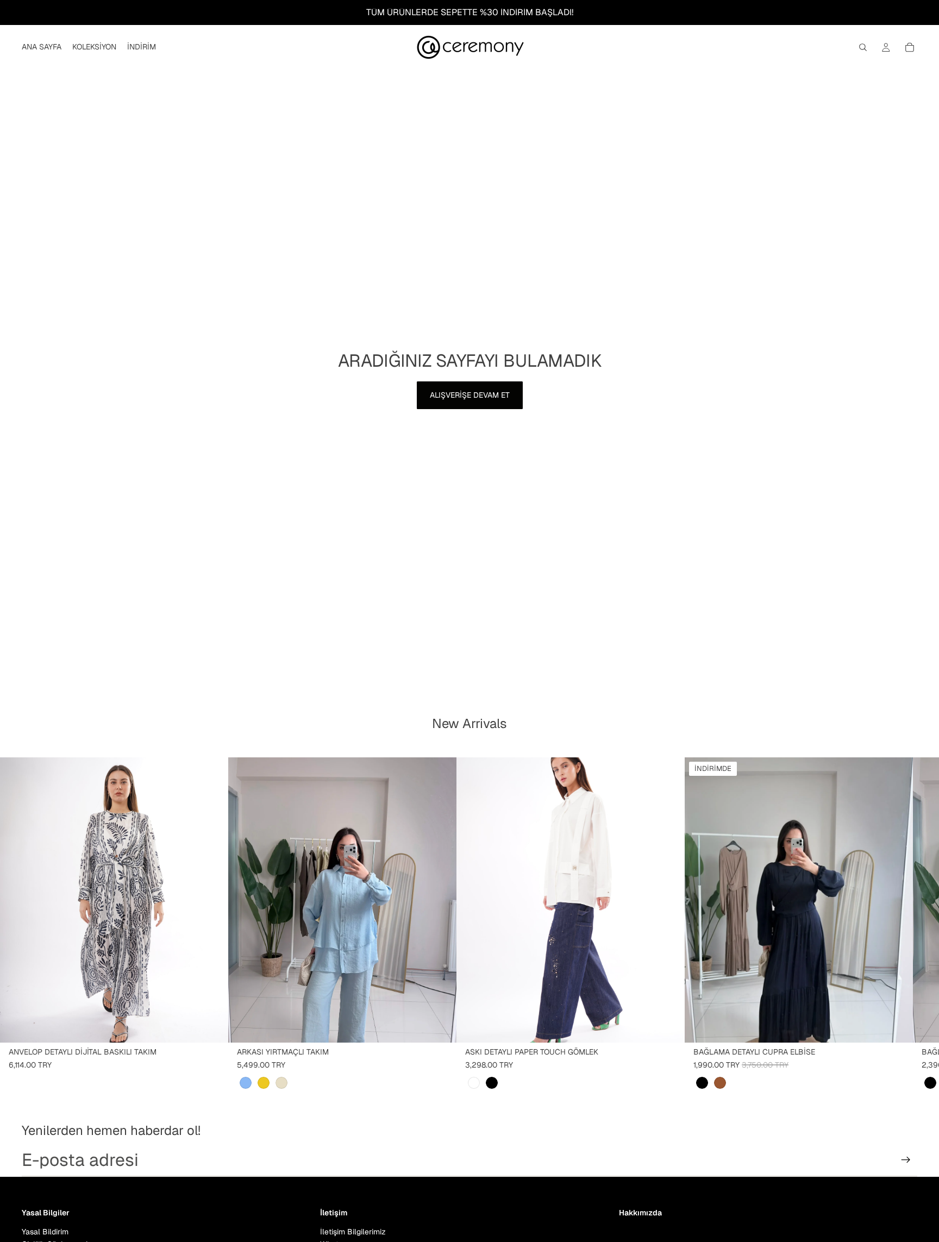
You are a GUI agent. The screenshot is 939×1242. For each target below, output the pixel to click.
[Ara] (863, 47)
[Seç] (211, 1026)
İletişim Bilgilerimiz (353, 1232)
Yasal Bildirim (45, 1232)
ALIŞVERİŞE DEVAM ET (470, 395)
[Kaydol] (905, 1160)
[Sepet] (910, 47)
